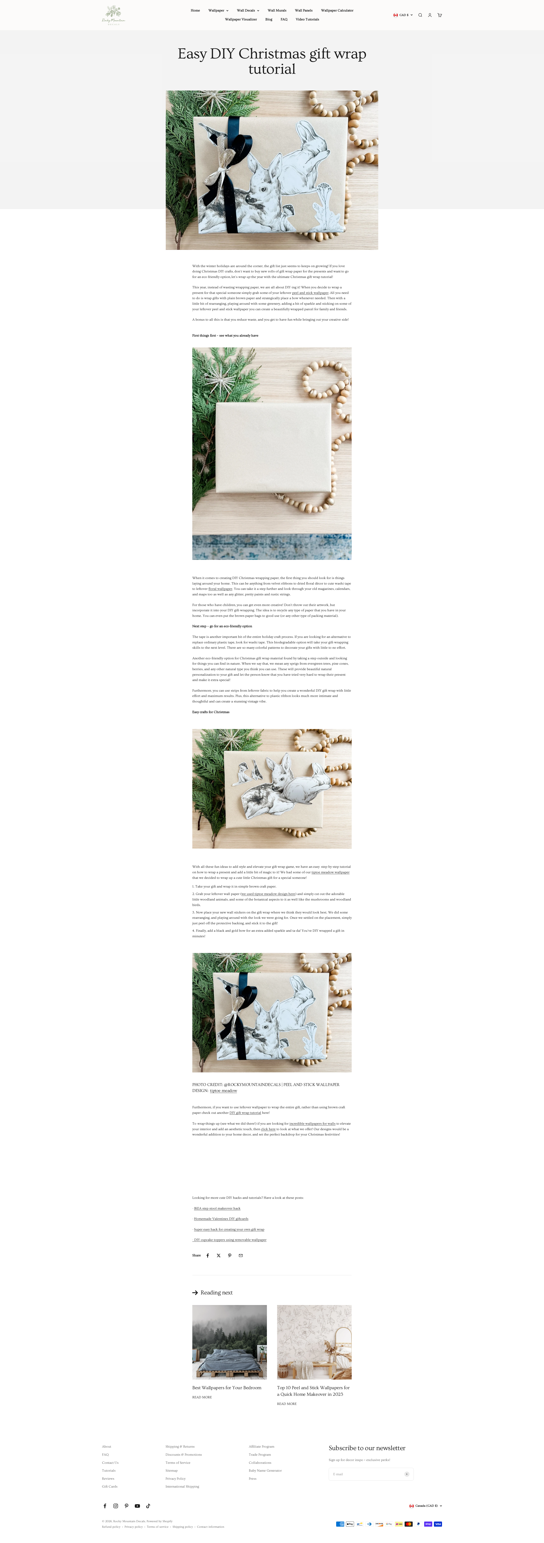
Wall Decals (246, 10)
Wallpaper (216, 10)
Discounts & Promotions (184, 1455)
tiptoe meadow (223, 1090)
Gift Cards (110, 1486)
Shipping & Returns (180, 1446)
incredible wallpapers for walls (312, 1123)
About (106, 1446)
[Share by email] (241, 1255)
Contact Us (110, 1463)
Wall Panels (304, 10)
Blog (268, 19)
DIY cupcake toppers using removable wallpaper (230, 1240)
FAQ (284, 19)
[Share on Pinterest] (229, 1255)
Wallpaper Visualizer (241, 19)
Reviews (108, 1479)
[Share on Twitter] (218, 1255)
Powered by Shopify (160, 1521)
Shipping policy (183, 1527)
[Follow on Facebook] (105, 1506)
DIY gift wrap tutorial (245, 1113)
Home (195, 10)
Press (252, 1479)
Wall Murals (277, 10)
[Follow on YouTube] (137, 1506)
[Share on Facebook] (207, 1255)
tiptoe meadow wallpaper (331, 872)
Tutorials (109, 1470)
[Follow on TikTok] (148, 1506)
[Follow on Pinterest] (126, 1506)
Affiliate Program (261, 1446)
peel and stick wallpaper (310, 293)
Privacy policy (134, 1527)
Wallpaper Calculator (337, 10)
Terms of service (158, 1527)
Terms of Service (178, 1463)
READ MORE (202, 1397)
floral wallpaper (220, 589)
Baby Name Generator (265, 1470)
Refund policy (111, 1527)
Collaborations (260, 1463)
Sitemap (172, 1470)
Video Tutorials (307, 19)
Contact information (210, 1527)
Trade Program (260, 1455)
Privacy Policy (176, 1479)
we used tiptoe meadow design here (268, 894)
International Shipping (182, 1486)
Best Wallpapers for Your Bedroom (226, 1387)
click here (268, 1129)
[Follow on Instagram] (116, 1506)
